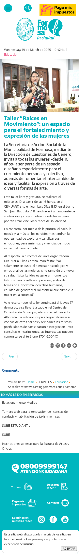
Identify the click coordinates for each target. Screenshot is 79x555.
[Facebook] (53, 523)
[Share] (63, 345)
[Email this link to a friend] (69, 346)
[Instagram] (41, 523)
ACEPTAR (69, 548)
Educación (11, 54)
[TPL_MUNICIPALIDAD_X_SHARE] (57, 345)
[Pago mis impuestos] (58, 15)
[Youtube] (64, 523)
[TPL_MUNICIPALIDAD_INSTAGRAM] (52, 345)
